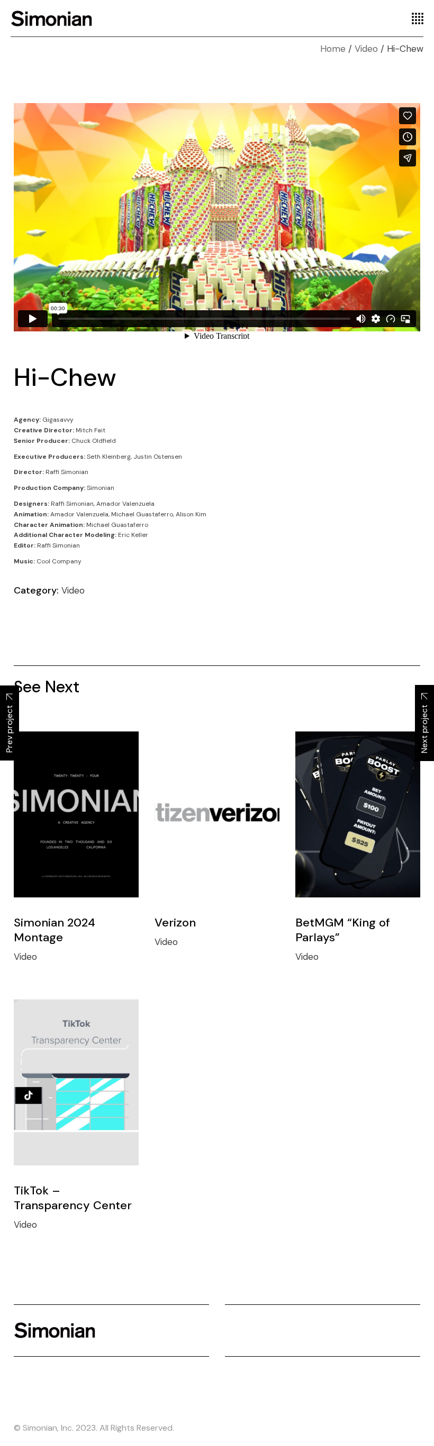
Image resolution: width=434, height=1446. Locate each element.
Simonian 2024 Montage (54, 930)
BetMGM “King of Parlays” (342, 930)
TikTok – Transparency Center (73, 1198)
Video (73, 590)
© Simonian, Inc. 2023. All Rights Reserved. (94, 1427)
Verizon (175, 922)
